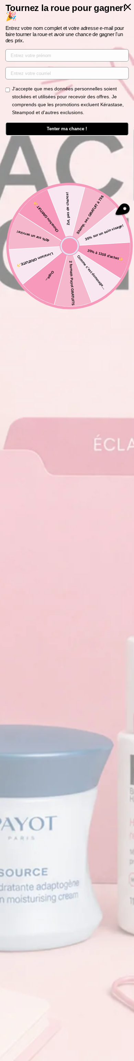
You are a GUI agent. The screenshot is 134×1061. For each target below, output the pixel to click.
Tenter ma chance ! (67, 128)
